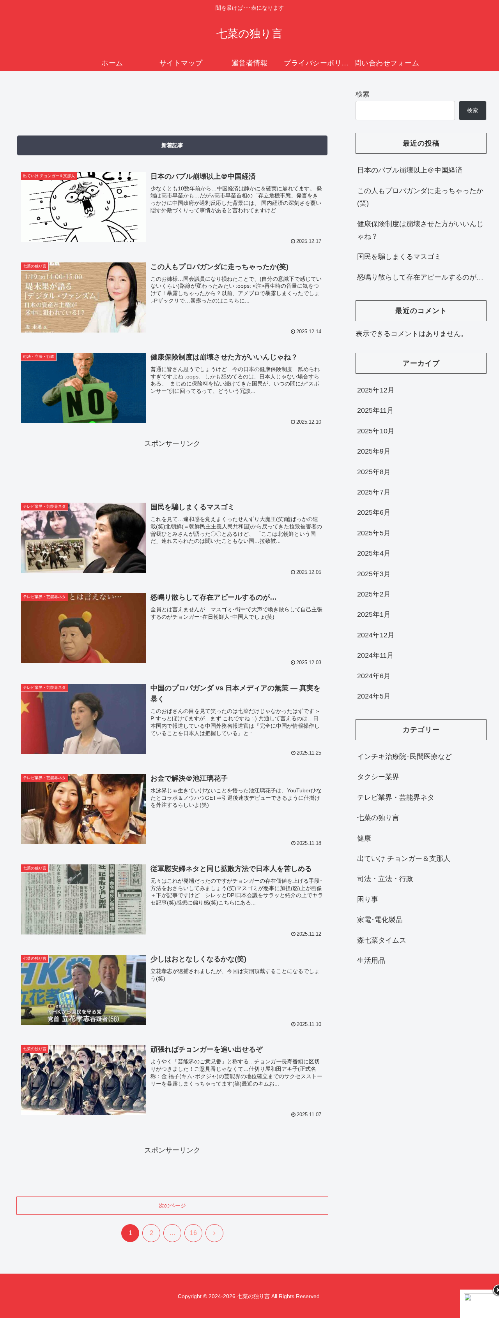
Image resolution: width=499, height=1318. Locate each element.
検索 (363, 94)
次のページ (172, 1205)
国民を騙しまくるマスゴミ (399, 256)
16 (193, 1233)
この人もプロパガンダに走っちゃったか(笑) (420, 197)
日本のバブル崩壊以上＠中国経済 (409, 170)
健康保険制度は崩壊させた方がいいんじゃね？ (420, 230)
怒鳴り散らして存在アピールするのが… (420, 277)
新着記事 (172, 145)
